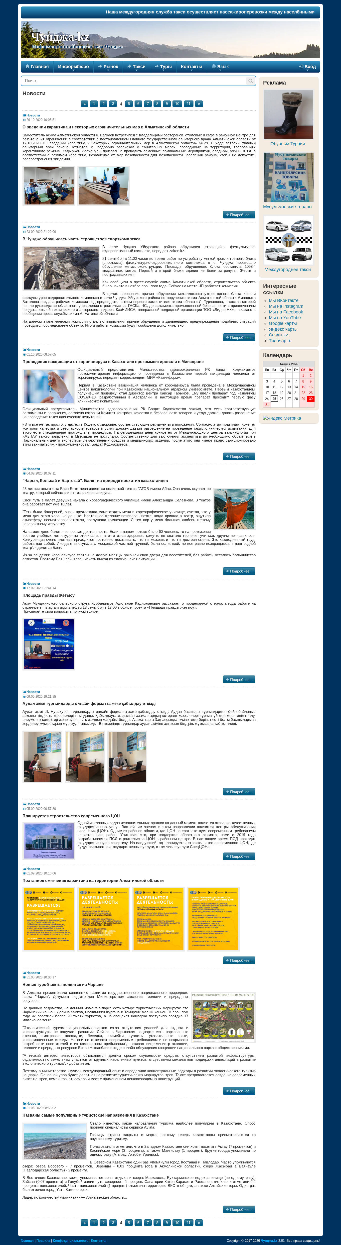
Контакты (191, 68)
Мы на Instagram (286, 306)
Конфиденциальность (70, 1241)
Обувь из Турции (287, 143)
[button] (250, 81)
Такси (136, 68)
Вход (307, 68)
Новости (33, 115)
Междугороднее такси (288, 269)
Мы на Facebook (286, 311)
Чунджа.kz (60, 36)
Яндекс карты (283, 329)
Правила (43, 1241)
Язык (222, 68)
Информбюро (73, 68)
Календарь (277, 355)
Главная (37, 66)
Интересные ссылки (279, 289)
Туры (163, 68)
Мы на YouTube (285, 317)
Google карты (283, 323)
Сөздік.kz (278, 334)
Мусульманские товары (287, 206)
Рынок (108, 68)
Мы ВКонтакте (284, 300)
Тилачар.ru (280, 340)
